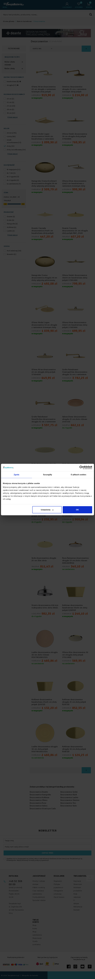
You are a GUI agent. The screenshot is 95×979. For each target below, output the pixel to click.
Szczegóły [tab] (47, 474)
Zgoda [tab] (16, 474)
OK (77, 510)
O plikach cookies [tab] (78, 474)
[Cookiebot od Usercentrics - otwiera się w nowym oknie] (81, 467)
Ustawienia (45, 510)
